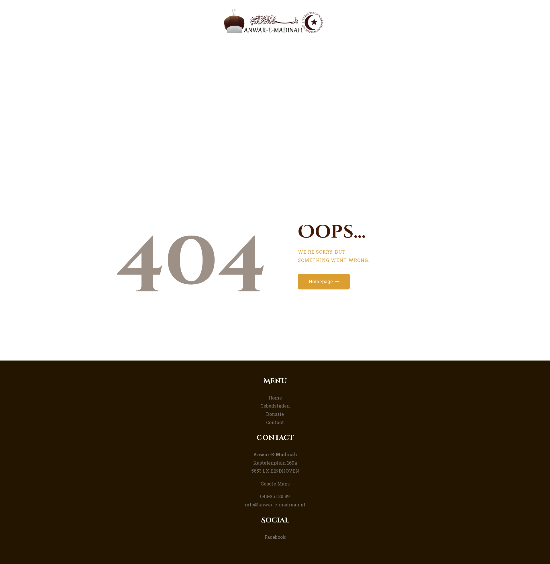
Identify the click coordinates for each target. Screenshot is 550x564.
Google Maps (275, 484)
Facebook (275, 537)
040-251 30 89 (275, 496)
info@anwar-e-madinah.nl (275, 505)
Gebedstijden (275, 406)
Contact (275, 422)
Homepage (321, 281)
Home (250, 118)
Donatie (275, 414)
